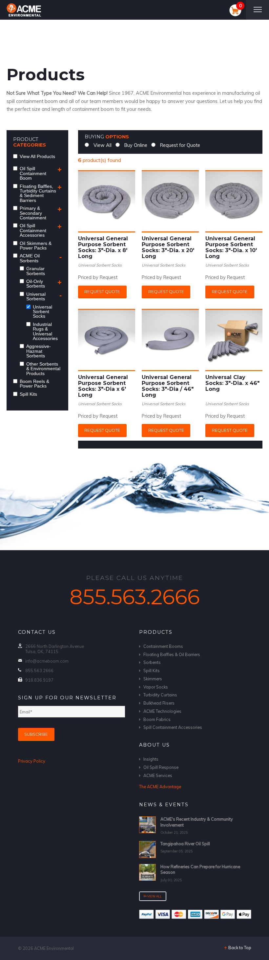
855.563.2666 (135, 597)
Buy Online (135, 145)
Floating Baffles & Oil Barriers (171, 654)
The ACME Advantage (160, 786)
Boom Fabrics (157, 719)
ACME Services (157, 775)
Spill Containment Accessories (172, 727)
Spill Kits (151, 670)
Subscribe (36, 734)
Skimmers (152, 678)
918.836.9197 (39, 680)
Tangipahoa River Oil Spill (185, 843)
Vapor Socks (155, 687)
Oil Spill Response (160, 767)
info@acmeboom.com (47, 661)
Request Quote (102, 291)
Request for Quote (179, 145)
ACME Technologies (162, 711)
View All (102, 145)
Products (156, 632)
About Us (154, 745)
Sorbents (152, 662)
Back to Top (239, 947)
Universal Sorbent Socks (100, 265)
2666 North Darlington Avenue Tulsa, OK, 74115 (54, 649)
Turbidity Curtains (160, 694)
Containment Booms (163, 646)
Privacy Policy (31, 761)
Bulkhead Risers (159, 703)
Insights (150, 759)
